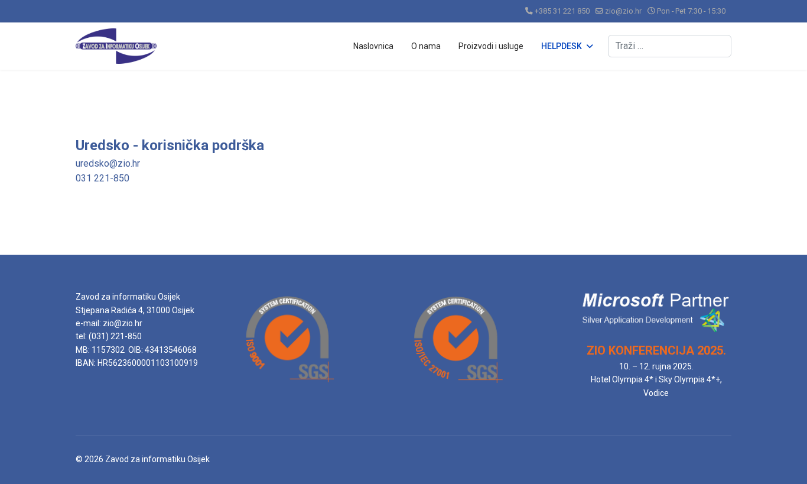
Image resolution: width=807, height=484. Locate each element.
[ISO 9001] (290, 385)
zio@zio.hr (623, 11)
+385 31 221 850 (562, 11)
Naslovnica (373, 46)
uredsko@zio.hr (108, 163)
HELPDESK (561, 46)
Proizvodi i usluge (490, 46)
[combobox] (669, 46)
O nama (426, 46)
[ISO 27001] (458, 386)
